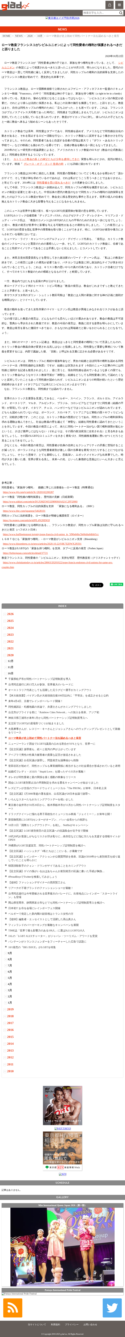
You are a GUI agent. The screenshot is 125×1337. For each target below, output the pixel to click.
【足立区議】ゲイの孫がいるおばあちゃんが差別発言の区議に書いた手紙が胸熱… (56, 871)
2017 (10, 1023)
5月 (10, 977)
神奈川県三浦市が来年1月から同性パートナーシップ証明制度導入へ (48, 717)
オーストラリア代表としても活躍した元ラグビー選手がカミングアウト (50, 690)
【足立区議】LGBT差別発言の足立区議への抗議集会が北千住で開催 (48, 830)
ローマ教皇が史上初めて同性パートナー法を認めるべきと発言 (44, 738)
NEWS (19, 36)
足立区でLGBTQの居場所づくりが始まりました (36, 723)
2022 (10, 641)
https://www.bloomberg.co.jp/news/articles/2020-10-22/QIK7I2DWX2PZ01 (42, 543)
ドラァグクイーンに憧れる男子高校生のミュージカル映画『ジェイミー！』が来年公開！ (60, 814)
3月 (10, 990)
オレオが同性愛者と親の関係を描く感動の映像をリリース (42, 777)
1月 (10, 1002)
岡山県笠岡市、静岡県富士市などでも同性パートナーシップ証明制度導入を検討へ (56, 902)
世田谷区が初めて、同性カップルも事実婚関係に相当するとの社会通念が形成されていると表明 (64, 765)
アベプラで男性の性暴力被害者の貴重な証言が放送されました (44, 754)
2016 (10, 1030)
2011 (10, 1064)
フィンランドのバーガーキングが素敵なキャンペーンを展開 (43, 925)
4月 (10, 984)
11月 (11, 667)
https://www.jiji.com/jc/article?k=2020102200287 (28, 492)
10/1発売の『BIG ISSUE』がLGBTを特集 (32, 947)
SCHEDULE (62, 1183)
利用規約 (55, 1324)
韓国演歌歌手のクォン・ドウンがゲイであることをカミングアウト (47, 865)
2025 (10, 621)
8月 (10, 959)
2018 (10, 1016)
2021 (10, 648)
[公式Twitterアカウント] (112, 1307)
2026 (10, 614)
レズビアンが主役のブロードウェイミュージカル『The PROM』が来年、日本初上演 (57, 788)
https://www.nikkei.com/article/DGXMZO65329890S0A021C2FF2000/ (40, 501)
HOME (6, 36)
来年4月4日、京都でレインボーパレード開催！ (35, 701)
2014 (10, 1043)
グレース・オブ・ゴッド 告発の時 (43, 164)
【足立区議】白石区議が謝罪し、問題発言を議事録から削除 (43, 760)
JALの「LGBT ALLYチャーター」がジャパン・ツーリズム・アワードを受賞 (52, 936)
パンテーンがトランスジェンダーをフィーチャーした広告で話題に (47, 941)
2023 (10, 634)
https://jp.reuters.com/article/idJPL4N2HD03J (26, 520)
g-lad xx (16, 6)
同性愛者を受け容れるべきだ (54, 182)
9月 (10, 953)
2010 (10, 1071)
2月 (10, 996)
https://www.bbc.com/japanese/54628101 (24, 510)
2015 (10, 1037)
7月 (10, 965)
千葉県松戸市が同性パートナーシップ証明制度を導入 (39, 679)
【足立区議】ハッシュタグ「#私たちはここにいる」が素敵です (45, 851)
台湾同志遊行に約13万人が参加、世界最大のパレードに (40, 684)
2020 (30, 36)
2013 (10, 1050)
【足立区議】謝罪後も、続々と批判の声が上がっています (42, 749)
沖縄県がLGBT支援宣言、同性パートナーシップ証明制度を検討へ (47, 845)
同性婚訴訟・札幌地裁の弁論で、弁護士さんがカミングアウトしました (50, 706)
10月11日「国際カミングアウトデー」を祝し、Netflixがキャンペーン (48, 825)
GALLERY (62, 1197)
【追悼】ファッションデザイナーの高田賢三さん (37, 882)
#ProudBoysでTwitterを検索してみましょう (32, 876)
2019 (10, 1009)
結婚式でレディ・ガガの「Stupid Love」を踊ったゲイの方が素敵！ (47, 771)
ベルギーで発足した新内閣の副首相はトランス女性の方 (40, 913)
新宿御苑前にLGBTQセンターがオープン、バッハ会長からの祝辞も (48, 819)
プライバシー (72, 1324)
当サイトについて (37, 1324)
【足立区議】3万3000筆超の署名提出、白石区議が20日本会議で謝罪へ (49, 793)
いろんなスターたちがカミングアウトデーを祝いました (40, 799)
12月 (11, 661)
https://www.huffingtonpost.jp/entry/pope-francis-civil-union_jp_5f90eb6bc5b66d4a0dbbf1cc (51, 534)
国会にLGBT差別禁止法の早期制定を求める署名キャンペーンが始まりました (53, 782)
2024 (10, 628)
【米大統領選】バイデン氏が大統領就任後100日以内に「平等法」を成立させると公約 (58, 695)
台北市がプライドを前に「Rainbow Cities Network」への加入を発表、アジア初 (53, 712)
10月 (39, 36)
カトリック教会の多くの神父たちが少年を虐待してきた (47, 159)
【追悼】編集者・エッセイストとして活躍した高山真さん (42, 919)
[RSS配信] (12, 1307)
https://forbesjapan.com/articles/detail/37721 (25, 553)
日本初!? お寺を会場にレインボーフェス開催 (34, 908)
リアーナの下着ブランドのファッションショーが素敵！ (40, 888)
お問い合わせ (90, 1324)
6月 (10, 971)
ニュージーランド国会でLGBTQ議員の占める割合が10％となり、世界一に (51, 743)
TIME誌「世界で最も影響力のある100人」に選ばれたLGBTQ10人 (46, 930)
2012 (10, 1057)
